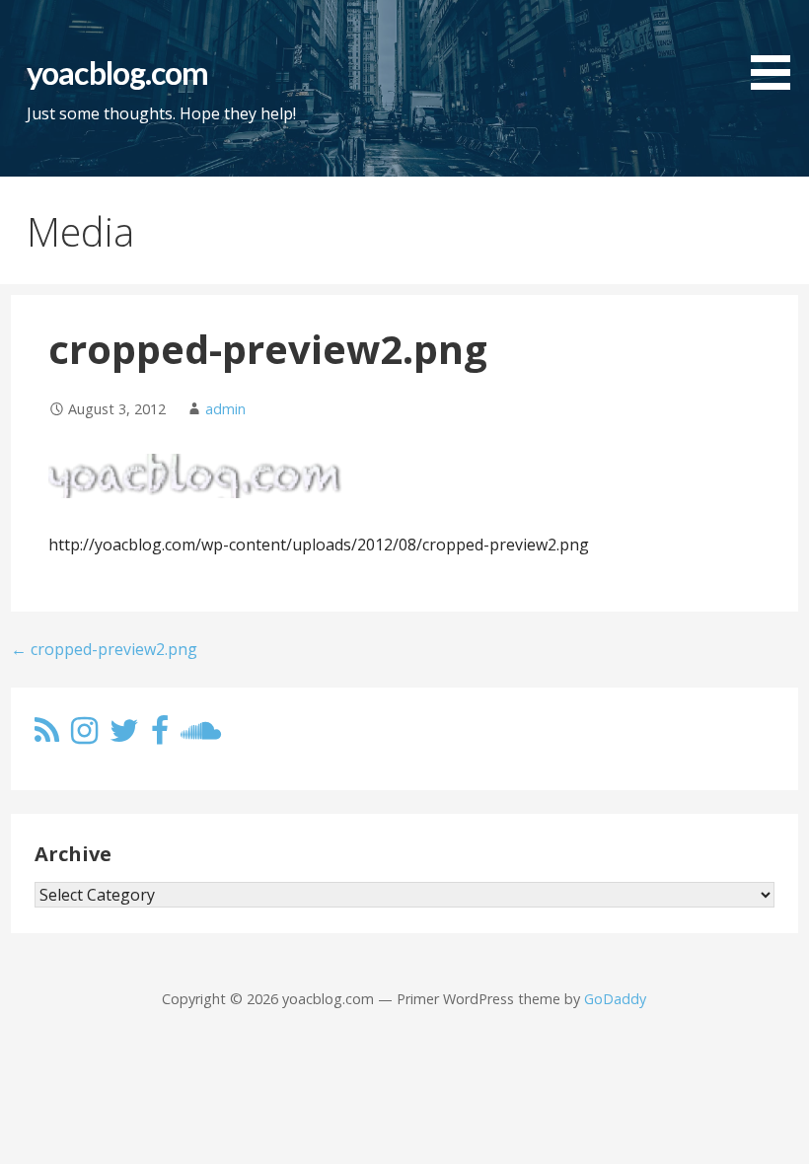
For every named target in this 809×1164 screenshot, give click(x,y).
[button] (777, 48)
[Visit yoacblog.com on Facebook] (160, 736)
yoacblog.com (117, 72)
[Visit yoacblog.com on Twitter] (124, 736)
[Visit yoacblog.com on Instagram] (84, 736)
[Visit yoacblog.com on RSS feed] (47, 736)
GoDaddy (615, 998)
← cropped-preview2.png (104, 649)
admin (225, 409)
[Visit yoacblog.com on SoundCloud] (201, 736)
